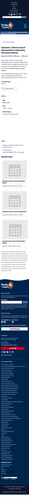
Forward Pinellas (5, 399)
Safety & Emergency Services (8, 431)
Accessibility (14, 2)
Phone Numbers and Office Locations (9, 345)
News (14, 6)
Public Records (14, 4)
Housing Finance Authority (7, 403)
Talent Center (4, 473)
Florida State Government (7, 397)
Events (6, 32)
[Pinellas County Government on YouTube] (14, 14)
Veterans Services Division (7, 455)
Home (2, 32)
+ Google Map (20, 152)
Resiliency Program (6, 448)
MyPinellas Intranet (5, 466)
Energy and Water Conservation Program (10, 386)
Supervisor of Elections (6, 446)
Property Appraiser (5, 424)
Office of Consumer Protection (8, 410)
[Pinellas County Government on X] (4, 352)
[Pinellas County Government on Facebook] (9, 14)
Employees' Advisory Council (10, 114)
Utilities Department (6, 453)
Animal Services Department (7, 364)
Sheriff (3, 435)
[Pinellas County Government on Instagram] (17, 14)
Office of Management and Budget (9, 414)
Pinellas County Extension (7, 420)
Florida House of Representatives (8, 394)
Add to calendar (9, 88)
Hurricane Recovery (14, 12)
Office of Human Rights (6, 412)
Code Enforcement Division (7, 371)
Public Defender (5, 425)
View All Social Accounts (6, 355)
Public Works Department (7, 427)
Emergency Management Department (9, 384)
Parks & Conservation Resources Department (11, 418)
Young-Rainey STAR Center (7, 459)
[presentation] (14, 170)
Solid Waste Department (7, 438)
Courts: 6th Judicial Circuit (7, 381)
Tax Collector (4, 450)
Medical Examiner (5, 409)
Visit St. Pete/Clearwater (7, 457)
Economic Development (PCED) (8, 383)
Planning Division (5, 422)
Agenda (3, 83)
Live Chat (12, 348)
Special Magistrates (6, 437)
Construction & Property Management (9, 392)
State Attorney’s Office (6, 442)
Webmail (3, 471)
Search (24, 17)
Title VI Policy (18, 488)
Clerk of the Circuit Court (7, 370)
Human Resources (14, 10)
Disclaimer (13, 486)
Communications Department (8, 373)
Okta (2, 467)
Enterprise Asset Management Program (10, 388)
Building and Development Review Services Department (13, 366)
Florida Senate (4, 396)
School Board (4, 433)
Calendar (14, 8)
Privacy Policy (7, 486)
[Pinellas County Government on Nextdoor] (20, 14)
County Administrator (6, 377)
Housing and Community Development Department (12, 401)
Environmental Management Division (9, 390)
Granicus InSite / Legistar (7, 464)
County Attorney (5, 379)
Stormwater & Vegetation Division (8, 444)
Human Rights (11, 488)
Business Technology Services (8, 368)
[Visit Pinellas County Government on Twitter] (11, 14)
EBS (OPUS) (4, 469)
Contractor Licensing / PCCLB (8, 375)
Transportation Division (6, 451)
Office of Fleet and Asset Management (10, 416)
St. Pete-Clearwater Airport (7, 440)
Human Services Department (7, 407)
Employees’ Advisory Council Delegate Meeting (14, 211)
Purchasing (4, 429)
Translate (14, 479)
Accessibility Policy (20, 486)
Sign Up (25, 302)
